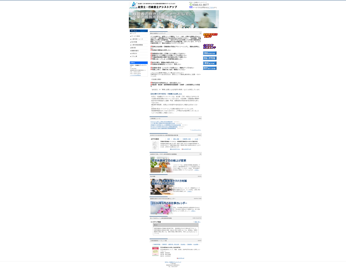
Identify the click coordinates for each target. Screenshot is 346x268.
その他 (196, 139)
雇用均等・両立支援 (173, 244)
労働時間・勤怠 (187, 139)
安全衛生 (183, 244)
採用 (168, 139)
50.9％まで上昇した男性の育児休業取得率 (161, 121)
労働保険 (189, 244)
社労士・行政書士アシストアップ (173, 262)
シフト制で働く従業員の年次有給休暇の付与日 (162, 123)
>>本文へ (196, 170)
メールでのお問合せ (135, 75)
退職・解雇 (176, 139)
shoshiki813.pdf (187, 149)
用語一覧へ (197, 222)
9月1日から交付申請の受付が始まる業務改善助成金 (164, 126)
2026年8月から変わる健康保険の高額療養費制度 (163, 128)
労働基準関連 (156, 244)
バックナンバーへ (196, 130)
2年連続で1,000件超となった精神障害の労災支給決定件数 (165, 125)
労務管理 (164, 244)
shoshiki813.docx (175, 149)
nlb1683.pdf (181, 258)
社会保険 (195, 244)
